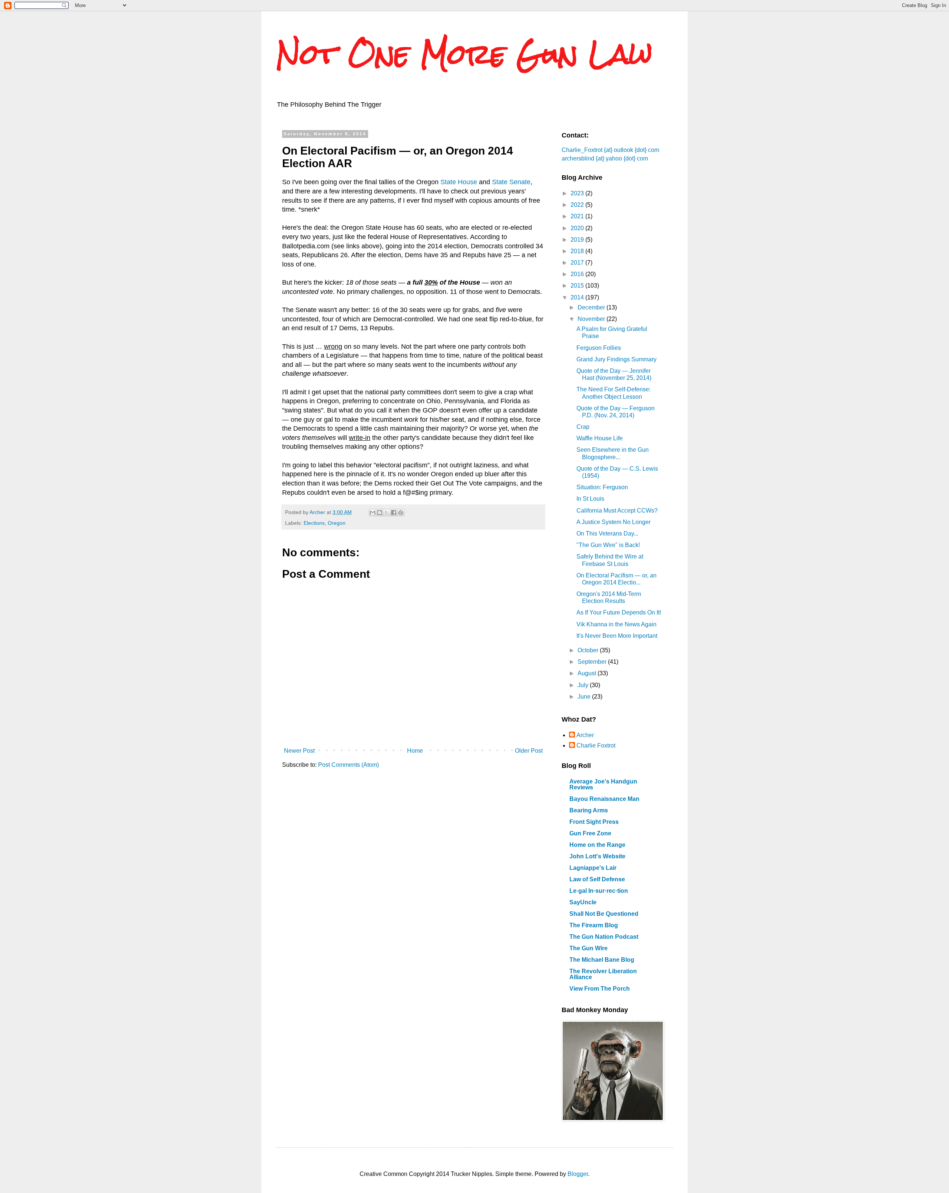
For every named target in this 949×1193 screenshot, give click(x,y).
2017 (578, 262)
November (592, 319)
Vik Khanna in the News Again (616, 624)
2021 (578, 216)
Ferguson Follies (598, 348)
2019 (578, 239)
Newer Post (299, 751)
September (593, 662)
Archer (585, 735)
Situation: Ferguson (602, 487)
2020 (578, 228)
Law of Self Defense (597, 879)
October (589, 650)
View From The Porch (599, 988)
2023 (578, 193)
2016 (578, 274)
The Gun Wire (588, 948)
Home (415, 751)
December (592, 307)
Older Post (529, 751)
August (588, 673)
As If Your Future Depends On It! (618, 612)
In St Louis (590, 499)
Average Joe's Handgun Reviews (603, 784)
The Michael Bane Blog (601, 960)
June (585, 696)
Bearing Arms (588, 810)
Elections (314, 523)
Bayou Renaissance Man (604, 799)
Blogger (578, 1174)
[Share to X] (386, 512)
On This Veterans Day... (607, 533)
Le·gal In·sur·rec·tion (598, 891)
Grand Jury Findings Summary (616, 359)
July (584, 685)
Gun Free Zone (590, 833)
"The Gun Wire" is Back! (608, 545)
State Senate (511, 182)
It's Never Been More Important (616, 636)
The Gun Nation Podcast (603, 937)
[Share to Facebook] (393, 512)
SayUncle (582, 902)
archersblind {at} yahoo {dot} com (605, 158)
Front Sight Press (594, 822)
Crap (582, 427)
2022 (578, 205)
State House (458, 182)
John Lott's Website (597, 856)
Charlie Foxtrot (595, 745)
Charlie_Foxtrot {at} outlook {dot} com (610, 150)
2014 (578, 297)
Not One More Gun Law (464, 53)
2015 (578, 285)
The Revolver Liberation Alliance (603, 974)
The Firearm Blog (593, 925)
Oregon (336, 523)
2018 (578, 251)
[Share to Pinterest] (400, 512)
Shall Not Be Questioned (603, 914)
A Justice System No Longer (613, 522)
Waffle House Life (599, 438)
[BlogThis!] (379, 512)
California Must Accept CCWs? (617, 510)
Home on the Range (597, 845)
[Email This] (372, 512)
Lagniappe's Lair (592, 868)
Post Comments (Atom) (348, 765)
